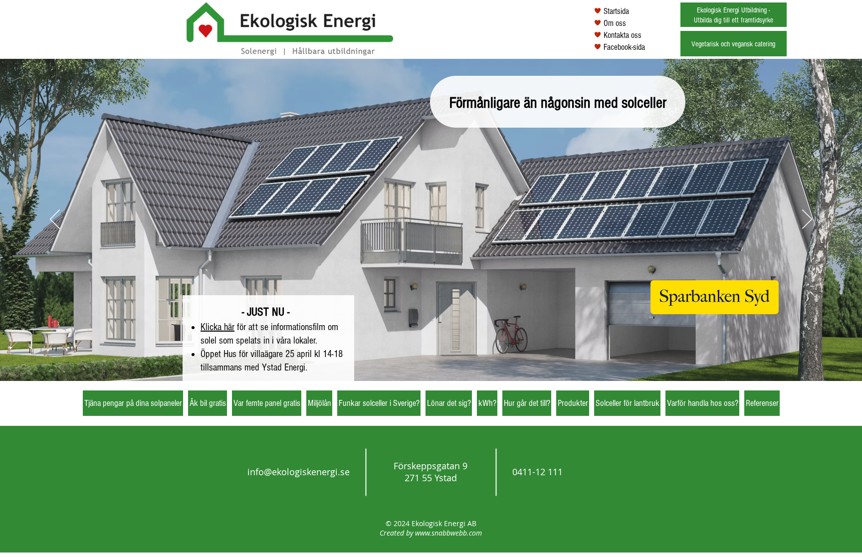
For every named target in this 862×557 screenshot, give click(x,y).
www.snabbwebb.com (448, 533)
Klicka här (217, 327)
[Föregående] (55, 219)
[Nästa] (807, 219)
